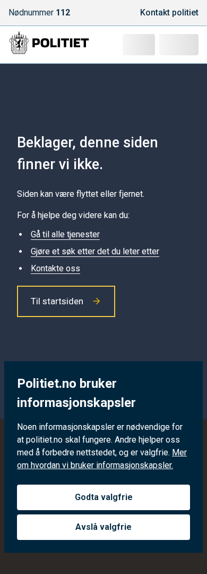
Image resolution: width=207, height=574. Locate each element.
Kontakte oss (55, 268)
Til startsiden (57, 301)
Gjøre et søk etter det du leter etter (95, 251)
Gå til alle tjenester (65, 234)
